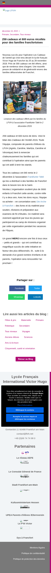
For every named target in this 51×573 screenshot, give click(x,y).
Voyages (26, 331)
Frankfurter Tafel (36, 177)
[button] (17, 288)
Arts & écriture (11, 343)
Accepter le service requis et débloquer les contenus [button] (25, 417)
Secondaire (14, 34)
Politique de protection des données (29, 559)
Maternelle (26, 320)
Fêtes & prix (10, 320)
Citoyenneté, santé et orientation (20, 348)
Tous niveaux (25, 34)
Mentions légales (37, 548)
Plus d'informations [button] (24, 405)
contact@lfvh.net (25, 434)
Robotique (9, 326)
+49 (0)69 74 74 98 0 (24, 438)
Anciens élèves (12, 337)
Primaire (5, 34)
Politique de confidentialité (33, 553)
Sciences (28, 337)
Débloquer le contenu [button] (25, 410)
